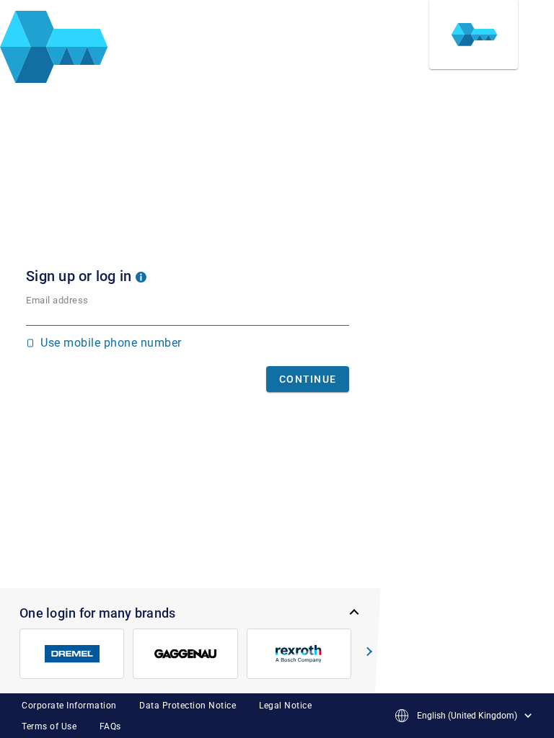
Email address (57, 300)
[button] (141, 276)
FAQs (110, 726)
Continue (307, 379)
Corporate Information (69, 706)
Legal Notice (285, 706)
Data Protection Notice (187, 706)
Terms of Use (49, 726)
